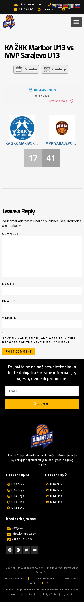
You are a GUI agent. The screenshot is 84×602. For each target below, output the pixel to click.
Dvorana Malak (59, 100)
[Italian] (72, 6)
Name (8, 284)
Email (8, 301)
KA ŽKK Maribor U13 (22, 143)
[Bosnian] (54, 6)
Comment (11, 233)
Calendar (30, 69)
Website (9, 317)
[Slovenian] (78, 6)
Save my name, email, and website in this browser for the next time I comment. (38, 340)
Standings (59, 69)
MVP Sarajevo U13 (62, 143)
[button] (76, 22)
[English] (60, 6)
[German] (66, 6)
